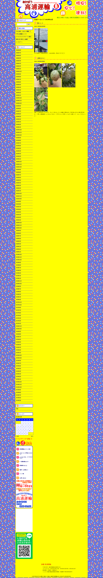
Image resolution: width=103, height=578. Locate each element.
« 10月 (17, 436)
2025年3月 (18, 90)
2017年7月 (18, 310)
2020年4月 (18, 243)
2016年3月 (18, 347)
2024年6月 (18, 113)
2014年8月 (18, 392)
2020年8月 (18, 233)
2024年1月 (18, 127)
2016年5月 (18, 342)
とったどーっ (19, 42)
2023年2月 (18, 156)
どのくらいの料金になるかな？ (26, 453)
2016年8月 (18, 334)
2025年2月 (18, 92)
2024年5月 (18, 116)
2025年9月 (18, 74)
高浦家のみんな (23, 465)
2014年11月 (19, 384)
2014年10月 (19, 387)
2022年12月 (19, 161)
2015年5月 (18, 368)
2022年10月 (19, 167)
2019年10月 (19, 259)
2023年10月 (19, 135)
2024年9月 (18, 106)
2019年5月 (18, 270)
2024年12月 (19, 98)
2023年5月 (18, 148)
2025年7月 (18, 79)
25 (29, 430)
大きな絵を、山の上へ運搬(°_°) (23, 31)
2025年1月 (18, 95)
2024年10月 (19, 103)
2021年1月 (18, 220)
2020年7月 (18, 236)
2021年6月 (18, 209)
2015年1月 (18, 379)
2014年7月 (18, 395)
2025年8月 (18, 76)
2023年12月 (19, 129)
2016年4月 (18, 344)
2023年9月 (18, 137)
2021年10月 (19, 198)
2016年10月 (19, 328)
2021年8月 (18, 204)
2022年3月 (18, 185)
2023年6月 (18, 145)
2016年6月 (18, 339)
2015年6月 (18, 366)
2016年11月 (19, 326)
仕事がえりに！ (41, 58)
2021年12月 (19, 193)
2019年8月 (18, 265)
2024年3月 (18, 121)
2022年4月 (18, 182)
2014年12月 (19, 381)
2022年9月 (18, 169)
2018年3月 (18, 297)
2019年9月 (18, 262)
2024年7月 (18, 111)
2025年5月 (18, 84)
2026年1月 (18, 68)
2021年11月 (19, 196)
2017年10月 (19, 305)
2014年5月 (18, 400)
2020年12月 (19, 222)
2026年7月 (18, 52)
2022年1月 (18, 190)
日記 (17, 408)
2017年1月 (18, 323)
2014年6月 (18, 397)
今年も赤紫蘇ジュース (21, 34)
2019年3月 (18, 275)
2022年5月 (18, 180)
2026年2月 (18, 66)
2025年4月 (18, 87)
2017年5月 (18, 315)
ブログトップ (22, 20)
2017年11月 (19, 302)
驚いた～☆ (40, 23)
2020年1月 (18, 251)
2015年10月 (19, 358)
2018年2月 (18, 299)
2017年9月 (18, 307)
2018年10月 (19, 283)
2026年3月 (18, 63)
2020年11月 (19, 225)
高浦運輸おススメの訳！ (25, 449)
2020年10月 (19, 228)
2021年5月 (18, 212)
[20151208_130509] (68, 86)
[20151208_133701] (41, 86)
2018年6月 (18, 291)
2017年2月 (18, 320)
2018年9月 (18, 286)
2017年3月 (18, 318)
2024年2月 (18, 124)
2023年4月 (18, 151)
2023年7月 (18, 143)
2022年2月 (18, 188)
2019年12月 (19, 254)
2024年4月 (18, 119)
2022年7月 (18, 175)
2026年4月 (18, 60)
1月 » (32, 436)
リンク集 (22, 473)
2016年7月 (18, 336)
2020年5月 (18, 241)
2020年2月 (18, 249)
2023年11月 (19, 132)
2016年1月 (18, 352)
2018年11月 (19, 281)
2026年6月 (18, 55)
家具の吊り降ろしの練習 (22, 39)
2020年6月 (18, 238)
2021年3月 (18, 214)
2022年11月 (19, 164)
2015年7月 (18, 363)
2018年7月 (18, 289)
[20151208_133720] (55, 86)
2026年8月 (18, 50)
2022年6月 (18, 177)
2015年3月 (18, 374)
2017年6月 (18, 312)
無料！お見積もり (24, 469)
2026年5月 (18, 58)
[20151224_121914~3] (41, 51)
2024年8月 (18, 108)
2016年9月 (18, 331)
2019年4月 (18, 273)
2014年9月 (18, 389)
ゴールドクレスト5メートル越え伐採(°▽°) (24, 36)
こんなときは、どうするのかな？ (26, 457)
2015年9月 (18, 360)
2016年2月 (18, 350)
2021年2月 (18, 217)
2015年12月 (19, 355)
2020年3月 (18, 246)
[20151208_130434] (41, 110)
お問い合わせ (23, 478)
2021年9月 (18, 201)
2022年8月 (18, 172)
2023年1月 (18, 159)
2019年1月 (18, 278)
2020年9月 (18, 230)
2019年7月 (18, 267)
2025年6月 (18, 82)
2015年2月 (18, 376)
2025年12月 (19, 71)
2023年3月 (18, 153)
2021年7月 (18, 206)
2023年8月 (18, 140)
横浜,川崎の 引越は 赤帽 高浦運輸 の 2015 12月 (72, 17)
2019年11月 (19, 257)
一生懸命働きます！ (24, 461)
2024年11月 (19, 100)
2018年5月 (18, 294)
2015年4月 (18, 371)
